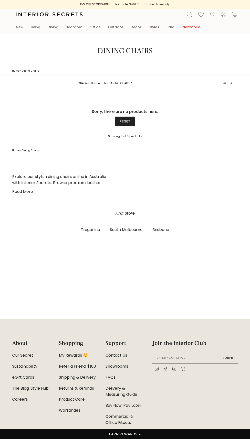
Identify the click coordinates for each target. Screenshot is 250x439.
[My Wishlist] (201, 14)
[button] (125, 434)
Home (16, 71)
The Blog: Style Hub (30, 388)
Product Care (72, 399)
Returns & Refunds (76, 388)
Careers (20, 399)
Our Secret (22, 355)
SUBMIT (229, 358)
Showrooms (116, 366)
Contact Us (116, 355)
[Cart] (234, 14)
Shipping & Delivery (77, 377)
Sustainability (24, 366)
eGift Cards (23, 377)
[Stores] (212, 14)
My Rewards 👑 (73, 355)
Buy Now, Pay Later (123, 405)
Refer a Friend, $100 (77, 366)
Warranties (69, 410)
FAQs (110, 377)
